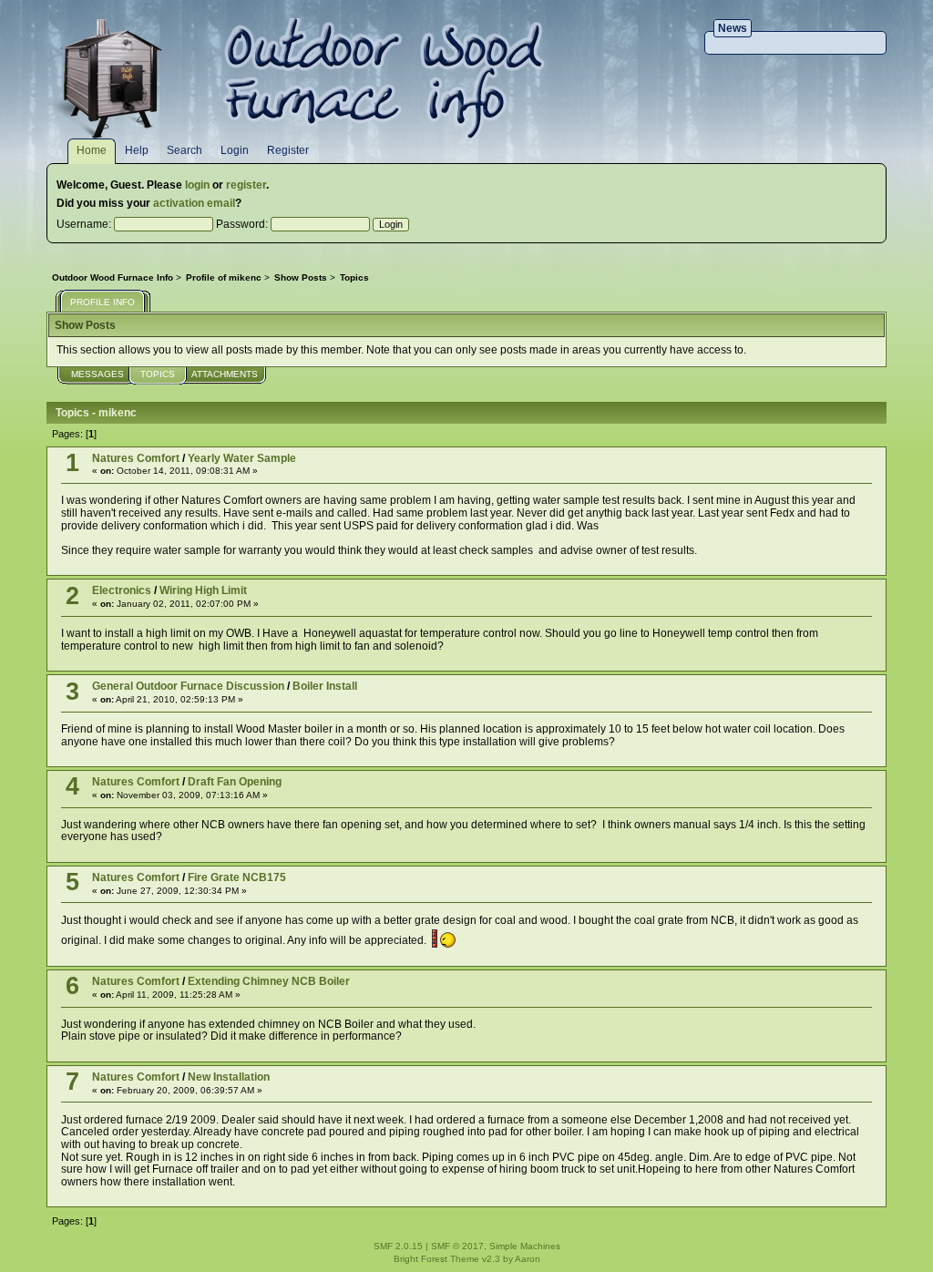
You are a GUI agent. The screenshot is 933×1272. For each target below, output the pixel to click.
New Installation (229, 1077)
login (197, 185)
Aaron (527, 1259)
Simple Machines (524, 1246)
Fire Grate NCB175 (237, 877)
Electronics (121, 590)
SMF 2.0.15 (398, 1246)
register (246, 185)
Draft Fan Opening (235, 781)
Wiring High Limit (203, 590)
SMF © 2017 (457, 1246)
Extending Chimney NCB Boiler (269, 981)
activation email (194, 203)
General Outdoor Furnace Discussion (188, 686)
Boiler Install (324, 686)
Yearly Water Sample (242, 458)
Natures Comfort (135, 458)
